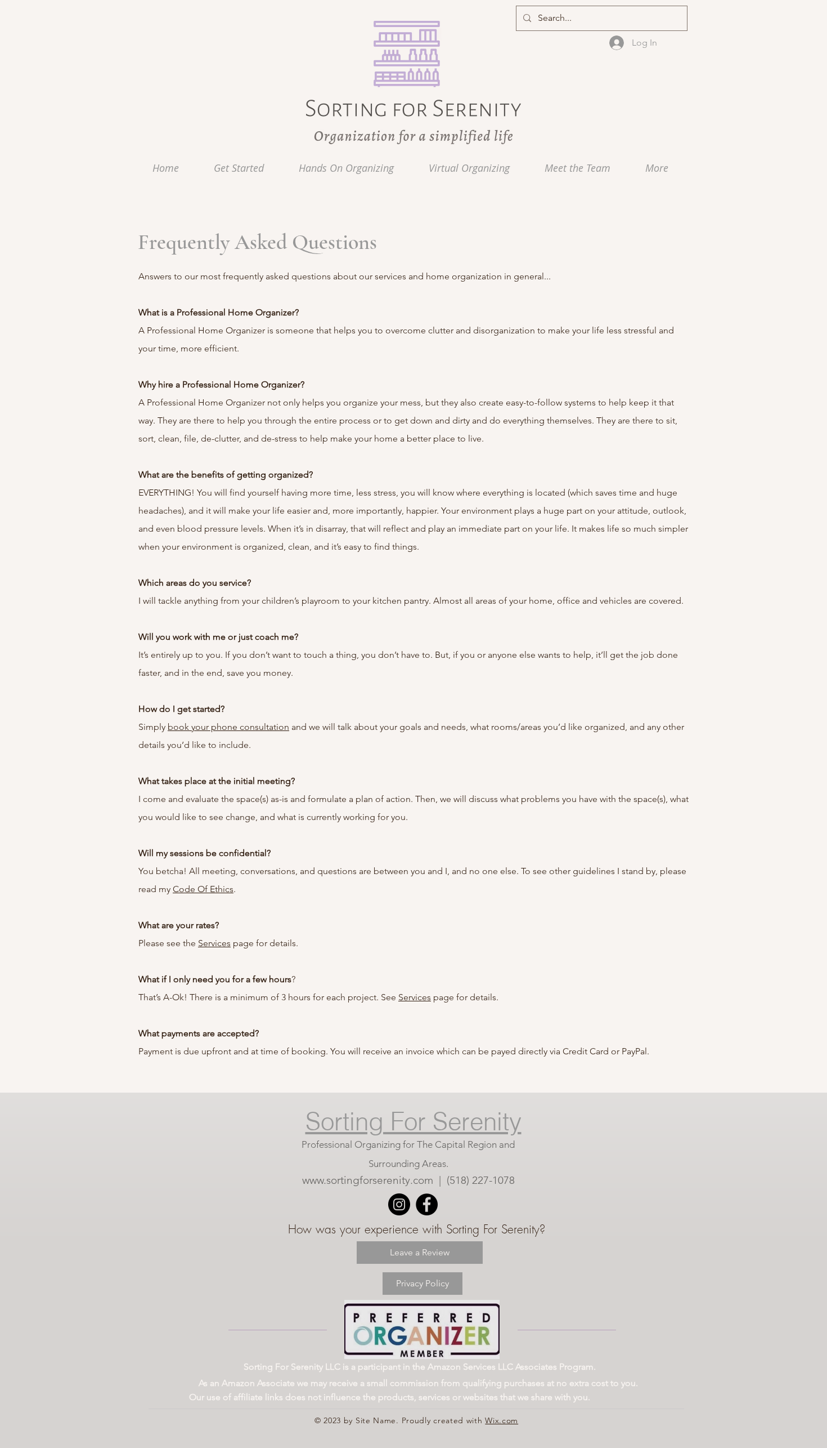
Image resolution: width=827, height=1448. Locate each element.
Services (214, 943)
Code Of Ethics (203, 889)
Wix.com (501, 1420)
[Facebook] (427, 1204)
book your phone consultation (228, 726)
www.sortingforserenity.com (367, 1180)
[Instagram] (399, 1204)
